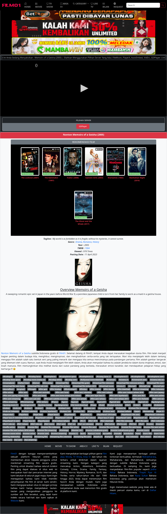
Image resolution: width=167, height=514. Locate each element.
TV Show (77, 456)
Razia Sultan (141, 475)
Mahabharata (149, 456)
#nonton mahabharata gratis (122, 430)
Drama (79, 241)
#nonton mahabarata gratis (97, 430)
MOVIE (58, 446)
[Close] (85, 21)
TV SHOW (71, 446)
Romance (87, 241)
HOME (48, 446)
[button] (81, 3)
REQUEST (118, 446)
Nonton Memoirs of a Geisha (16, 353)
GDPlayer (83, 126)
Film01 (62, 353)
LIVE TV (95, 446)
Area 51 (87, 456)
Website (15, 500)
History (96, 241)
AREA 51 (84, 446)
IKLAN (106, 446)
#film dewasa (109, 389)
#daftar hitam (23, 383)
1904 (87, 248)
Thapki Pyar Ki (147, 472)
